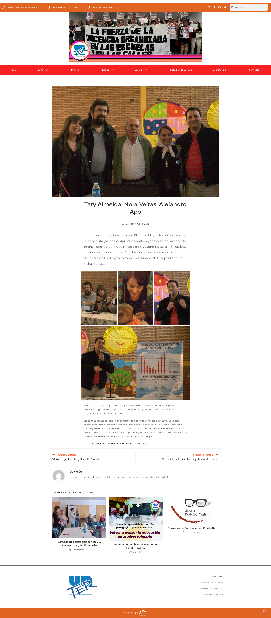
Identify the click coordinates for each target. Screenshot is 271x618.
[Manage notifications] (263, 611)
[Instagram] (209, 7)
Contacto (254, 69)
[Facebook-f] (214, 7)
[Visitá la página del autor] (58, 475)
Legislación (140, 69)
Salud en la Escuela (181, 69)
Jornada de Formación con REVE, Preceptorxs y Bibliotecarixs (79, 543)
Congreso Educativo (105, 443)
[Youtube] (219, 7)
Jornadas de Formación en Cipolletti (191, 528)
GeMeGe (76, 471)
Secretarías (219, 69)
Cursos (121, 443)
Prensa (75, 69)
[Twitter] (225, 7)
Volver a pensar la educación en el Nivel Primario (135, 546)
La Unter (43, 69)
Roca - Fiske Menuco (136, 443)
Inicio (15, 69)
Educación (108, 69)
